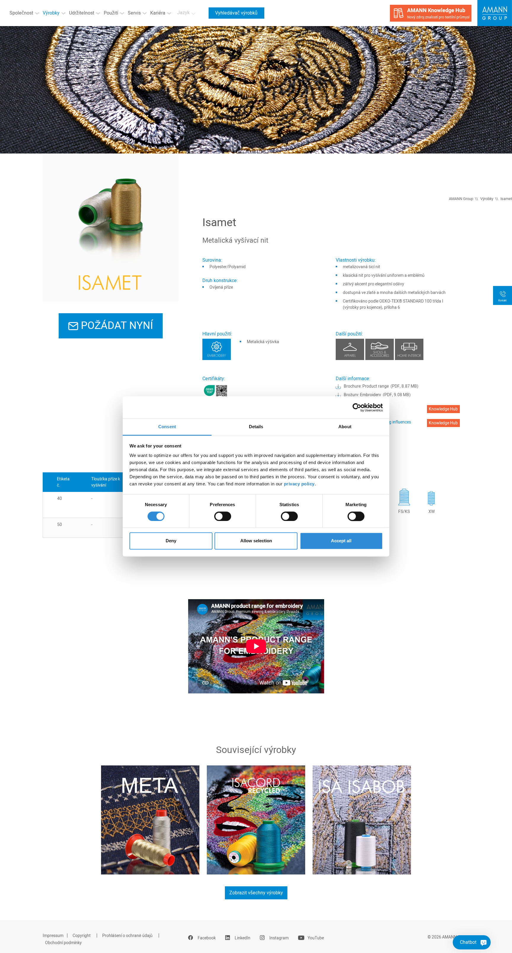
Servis (134, 13)
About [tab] (344, 426)
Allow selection (256, 540)
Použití (111, 13)
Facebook (207, 938)
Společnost (21, 13)
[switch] (222, 516)
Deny (171, 540)
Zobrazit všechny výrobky (256, 892)
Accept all (341, 540)
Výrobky (51, 13)
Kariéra (157, 13)
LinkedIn (242, 938)
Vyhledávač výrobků (236, 13)
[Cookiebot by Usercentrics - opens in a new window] (357, 407)
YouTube (316, 938)
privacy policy (299, 483)
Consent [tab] (167, 426)
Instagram (279, 938)
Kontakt (502, 300)
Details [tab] (256, 426)
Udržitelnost (81, 13)
